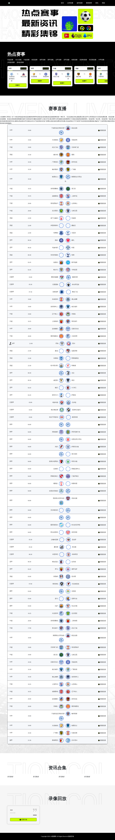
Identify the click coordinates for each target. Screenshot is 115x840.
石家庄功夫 (76, 328)
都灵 (57, 387)
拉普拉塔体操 (54, 491)
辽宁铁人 (57, 314)
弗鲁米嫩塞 (55, 277)
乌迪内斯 (55, 247)
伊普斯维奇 (55, 225)
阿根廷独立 (55, 476)
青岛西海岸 (56, 203)
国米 (57, 240)
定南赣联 (56, 328)
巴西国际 (56, 284)
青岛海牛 (76, 321)
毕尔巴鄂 (75, 606)
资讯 (96, 3)
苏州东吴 (75, 162)
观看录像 (24, 819)
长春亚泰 (56, 299)
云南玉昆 (76, 210)
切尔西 (74, 576)
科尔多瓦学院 (76, 525)
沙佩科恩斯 (55, 539)
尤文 (73, 373)
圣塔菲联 (75, 532)
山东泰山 (76, 203)
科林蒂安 (76, 554)
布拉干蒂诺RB (54, 417)
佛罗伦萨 (75, 569)
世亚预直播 (92, 59)
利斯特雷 (75, 483)
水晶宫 (74, 233)
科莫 (73, 247)
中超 (16, 147)
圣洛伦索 (75, 498)
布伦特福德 (55, 255)
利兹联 (74, 218)
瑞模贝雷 (76, 277)
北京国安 (57, 210)
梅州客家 (56, 169)
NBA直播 (18, 59)
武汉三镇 (57, 147)
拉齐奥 (74, 561)
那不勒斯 (75, 262)
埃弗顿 (56, 233)
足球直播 (70, 3)
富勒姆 (56, 576)
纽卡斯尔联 (55, 365)
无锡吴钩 (75, 140)
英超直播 (10, 59)
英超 (13, 154)
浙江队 (75, 188)
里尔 (73, 343)
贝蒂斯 (74, 591)
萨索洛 (74, 395)
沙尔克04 (75, 740)
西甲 (13, 591)
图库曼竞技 (55, 525)
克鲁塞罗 (56, 292)
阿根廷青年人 (76, 469)
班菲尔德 (75, 461)
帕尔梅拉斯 (55, 410)
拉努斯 (56, 469)
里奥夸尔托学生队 (59, 498)
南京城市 (75, 306)
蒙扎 (73, 240)
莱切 (73, 380)
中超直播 (26, 59)
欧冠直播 (34, 59)
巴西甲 (14, 277)
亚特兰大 (55, 395)
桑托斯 (57, 547)
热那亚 (56, 262)
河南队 (75, 314)
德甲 (13, 740)
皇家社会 (75, 598)
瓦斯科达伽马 (77, 410)
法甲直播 (58, 59)
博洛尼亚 (55, 561)
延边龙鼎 (75, 128)
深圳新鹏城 (56, 188)
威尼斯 (56, 380)
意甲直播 (66, 59)
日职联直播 (11, 62)
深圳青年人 (55, 306)
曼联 (73, 154)
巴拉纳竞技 (76, 584)
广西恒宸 (56, 162)
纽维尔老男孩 (54, 461)
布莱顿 (56, 358)
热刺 (73, 255)
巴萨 (57, 606)
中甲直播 (101, 59)
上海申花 (76, 196)
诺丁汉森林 (55, 218)
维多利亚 (56, 402)
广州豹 (74, 169)
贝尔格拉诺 (55, 510)
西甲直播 (50, 59)
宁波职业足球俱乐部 (58, 128)
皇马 (57, 598)
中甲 (13, 130)
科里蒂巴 (56, 554)
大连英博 (76, 336)
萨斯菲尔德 (76, 446)
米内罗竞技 (76, 284)
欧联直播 (74, 59)
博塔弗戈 (56, 584)
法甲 (13, 343)
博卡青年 (75, 454)
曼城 (57, 351)
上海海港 (57, 321)
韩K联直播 (20, 62)
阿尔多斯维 (55, 532)
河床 (57, 446)
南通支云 (56, 176)
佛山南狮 (75, 299)
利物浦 (74, 365)
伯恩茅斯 (75, 351)
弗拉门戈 (76, 292)
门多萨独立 (76, 476)
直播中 (17, 85)
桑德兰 (74, 225)
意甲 (12, 240)
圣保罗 (75, 539)
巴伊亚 (75, 402)
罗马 (57, 569)
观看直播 (103, 130)
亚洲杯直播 (83, 59)
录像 (103, 3)
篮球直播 (79, 3)
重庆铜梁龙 (56, 336)
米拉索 (75, 547)
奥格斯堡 (56, 740)
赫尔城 (56, 154)
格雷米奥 (76, 417)
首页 (62, 3)
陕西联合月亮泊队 (59, 635)
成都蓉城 (57, 196)
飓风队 (56, 483)
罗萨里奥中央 (76, 432)
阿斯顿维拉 (76, 358)
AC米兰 (74, 387)
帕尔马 (56, 269)
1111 (11, 810)
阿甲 (13, 424)
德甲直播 (42, 59)
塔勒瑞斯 (56, 432)
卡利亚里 (75, 269)
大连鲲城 (56, 140)
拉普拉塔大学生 (77, 439)
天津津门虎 (77, 147)
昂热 (57, 343)
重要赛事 (89, 3)
